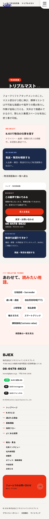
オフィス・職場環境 (12, 460)
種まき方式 (13, 315)
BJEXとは (9, 412)
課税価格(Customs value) (24, 323)
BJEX (8, 355)
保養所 (7, 455)
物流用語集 (14, 80)
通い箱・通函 (12, 299)
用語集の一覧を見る (24, 333)
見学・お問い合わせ (24, 219)
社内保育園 (9, 451)
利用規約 (25, 513)
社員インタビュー (11, 447)
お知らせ (8, 468)
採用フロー (9, 428)
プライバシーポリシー (11, 513)
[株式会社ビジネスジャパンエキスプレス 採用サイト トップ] (7, 4)
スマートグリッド (32, 315)
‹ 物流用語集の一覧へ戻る (15, 176)
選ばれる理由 (10, 417)
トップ (7, 186)
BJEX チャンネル (13, 393)
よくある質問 (10, 433)
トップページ (10, 407)
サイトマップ (35, 513)
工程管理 (17, 307)
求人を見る (24, 211)
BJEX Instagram (14, 386)
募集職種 (8, 423)
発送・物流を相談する (24, 252)
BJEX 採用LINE (13, 380)
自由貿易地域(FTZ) (34, 299)
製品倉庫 (32, 307)
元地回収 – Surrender (24, 292)
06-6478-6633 (14, 368)
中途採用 (8, 464)
